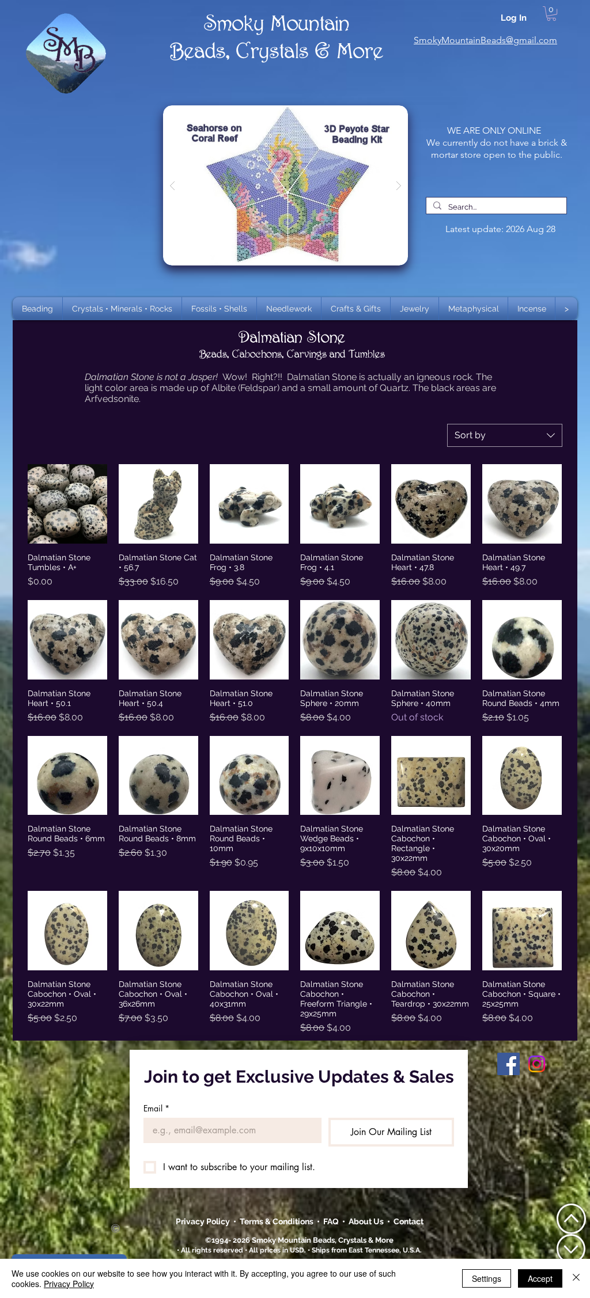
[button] (122, 308)
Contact (408, 1221)
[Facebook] (508, 1064)
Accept (540, 1278)
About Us (368, 1221)
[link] (551, 13)
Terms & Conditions (278, 1221)
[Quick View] (67, 504)
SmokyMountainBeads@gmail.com (485, 40)
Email (156, 1108)
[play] (380, 115)
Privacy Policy (204, 1221)
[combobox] (504, 435)
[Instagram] (536, 1064)
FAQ (331, 1221)
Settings (486, 1278)
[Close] (576, 1278)
